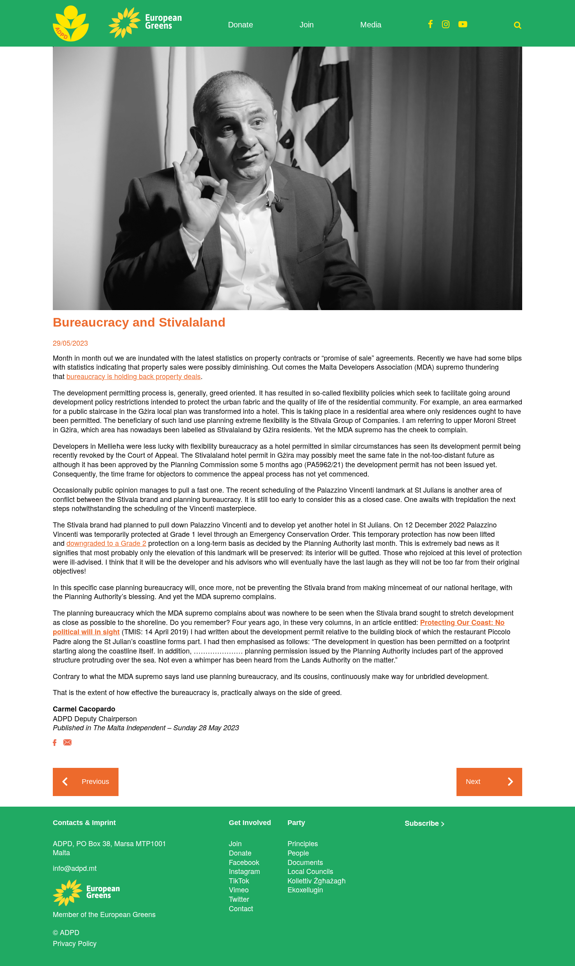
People (298, 852)
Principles (303, 843)
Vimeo (239, 889)
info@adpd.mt (75, 868)
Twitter (239, 899)
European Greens (128, 914)
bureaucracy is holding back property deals (133, 376)
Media (370, 24)
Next (473, 781)
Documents (305, 862)
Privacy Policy (75, 943)
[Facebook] (54, 748)
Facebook (244, 862)
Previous (95, 781)
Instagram (244, 871)
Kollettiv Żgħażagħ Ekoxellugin (317, 885)
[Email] (67, 748)
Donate (240, 24)
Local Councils (310, 871)
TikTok (239, 880)
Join (307, 24)
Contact (241, 908)
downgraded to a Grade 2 (106, 543)
